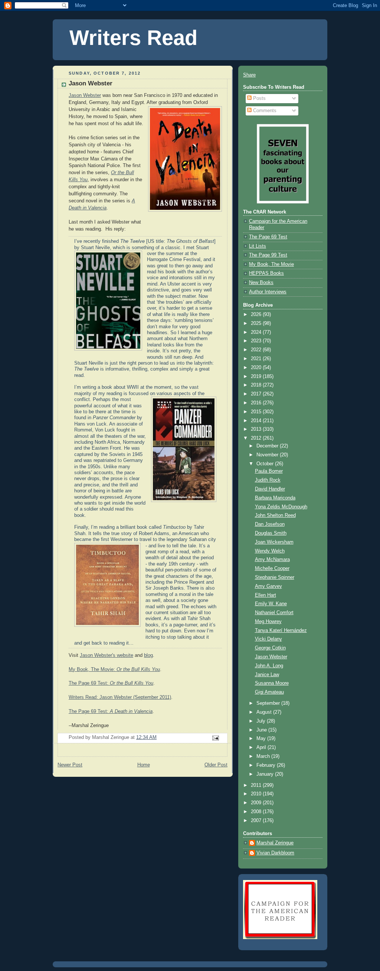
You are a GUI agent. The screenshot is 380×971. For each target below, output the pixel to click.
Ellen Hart (265, 595)
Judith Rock (268, 480)
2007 (257, 820)
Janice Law (267, 674)
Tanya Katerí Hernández (281, 630)
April (262, 747)
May (261, 738)
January (265, 774)
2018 (257, 385)
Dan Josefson (270, 524)
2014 (257, 420)
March (263, 756)
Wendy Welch (270, 551)
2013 (257, 429)
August (264, 712)
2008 (257, 811)
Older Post (215, 765)
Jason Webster (85, 95)
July (261, 721)
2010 (257, 793)
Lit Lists (257, 246)
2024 (257, 332)
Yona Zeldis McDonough (281, 506)
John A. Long (269, 665)
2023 (257, 340)
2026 (257, 314)
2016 (257, 402)
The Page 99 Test (268, 255)
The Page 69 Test (268, 237)
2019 (257, 376)
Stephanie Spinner (274, 577)
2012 (257, 438)
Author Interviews (267, 291)
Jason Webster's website (106, 655)
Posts (259, 98)
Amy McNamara (272, 559)
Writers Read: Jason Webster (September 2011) (120, 697)
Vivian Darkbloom (275, 853)
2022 (257, 349)
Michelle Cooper (272, 568)
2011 (257, 785)
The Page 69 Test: (111, 683)
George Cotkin (270, 648)
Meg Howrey (268, 621)
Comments (264, 110)
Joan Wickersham (274, 542)
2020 (257, 367)
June (262, 730)
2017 (257, 394)
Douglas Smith (270, 533)
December (268, 446)
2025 (257, 323)
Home (143, 765)
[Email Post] (215, 737)
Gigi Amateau (269, 692)
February (266, 765)
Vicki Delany (268, 639)
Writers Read (133, 37)
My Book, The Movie (271, 264)
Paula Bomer (269, 471)
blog (148, 655)
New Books (261, 282)
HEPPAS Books (266, 273)
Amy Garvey (268, 586)
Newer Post (70, 765)
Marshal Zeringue (275, 842)
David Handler (270, 489)
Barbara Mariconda (275, 498)
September (268, 703)
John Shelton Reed (275, 515)
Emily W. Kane (271, 603)
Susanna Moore (272, 683)
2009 (257, 802)
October (265, 463)
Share (249, 75)
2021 (257, 358)
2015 (257, 411)
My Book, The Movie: (114, 669)
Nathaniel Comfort (274, 612)
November (268, 454)
